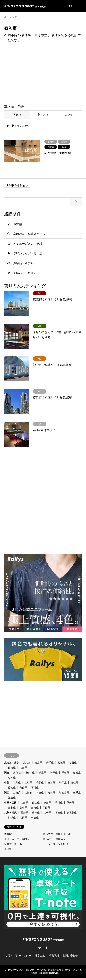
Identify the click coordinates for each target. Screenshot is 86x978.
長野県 (40, 782)
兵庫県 (40, 792)
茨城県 (77, 772)
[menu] (79, 6)
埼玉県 (54, 772)
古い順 (68, 114)
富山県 (23, 787)
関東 (6, 772)
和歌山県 (64, 792)
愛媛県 (70, 802)
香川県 (59, 802)
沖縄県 (12, 817)
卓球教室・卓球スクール (29, 234)
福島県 (23, 767)
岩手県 (50, 762)
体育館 (17, 224)
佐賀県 (35, 817)
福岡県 (23, 817)
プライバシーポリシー (18, 955)
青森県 (38, 762)
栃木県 (12, 777)
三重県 (77, 792)
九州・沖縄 (10, 812)
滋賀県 (12, 797)
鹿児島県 (72, 812)
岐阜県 (51, 782)
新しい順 (43, 114)
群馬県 (42, 772)
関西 (6, 792)
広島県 (24, 802)
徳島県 (47, 802)
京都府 (17, 792)
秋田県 (73, 762)
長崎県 (24, 812)
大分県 (47, 812)
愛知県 (12, 787)
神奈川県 (30, 772)
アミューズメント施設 (27, 243)
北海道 (27, 762)
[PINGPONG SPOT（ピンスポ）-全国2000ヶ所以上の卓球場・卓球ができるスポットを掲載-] (25, 6)
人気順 (17, 114)
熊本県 (36, 812)
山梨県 (28, 782)
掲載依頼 (54, 955)
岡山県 (46, 807)
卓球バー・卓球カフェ (27, 273)
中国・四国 (10, 802)
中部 (6, 782)
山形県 (12, 767)
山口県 (36, 802)
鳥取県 (12, 807)
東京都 (17, 772)
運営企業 (40, 955)
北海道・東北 (11, 762)
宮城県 (61, 762)
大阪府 (28, 792)
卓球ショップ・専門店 (27, 253)
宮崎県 (59, 812)
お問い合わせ (70, 955)
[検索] (70, 6)
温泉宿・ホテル (23, 263)
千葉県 (65, 772)
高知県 (23, 807)
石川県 (35, 787)
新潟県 (74, 782)
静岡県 (63, 782)
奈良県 (51, 792)
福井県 (17, 782)
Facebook (46, 947)
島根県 (35, 807)
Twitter (39, 947)
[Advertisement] (43, 75)
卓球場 (8, 849)
